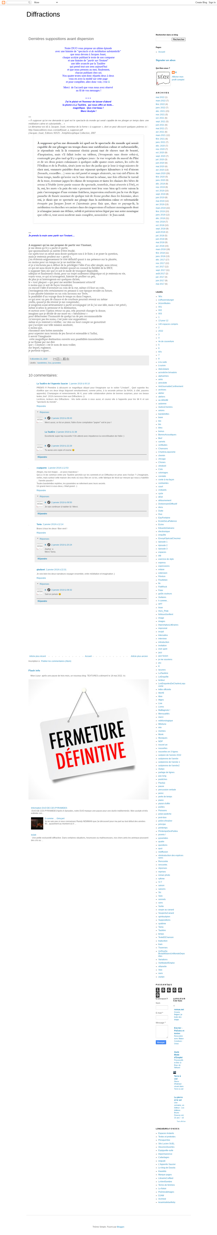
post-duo (162, 817)
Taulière (162, 930)
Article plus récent (37, 656)
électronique (164, 531)
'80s (160, 296)
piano (161, 800)
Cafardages (163, 1157)
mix (160, 727)
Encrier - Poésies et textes (179, 1031)
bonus (161, 431)
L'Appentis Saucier (167, 1164)
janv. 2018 (160, 256)
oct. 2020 (160, 152)
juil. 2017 (160, 277)
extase (161, 569)
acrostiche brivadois (167, 372)
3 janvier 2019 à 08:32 (61, 590)
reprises (162, 872)
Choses (161, 462)
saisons (161, 889)
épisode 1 (162, 542)
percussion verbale (167, 789)
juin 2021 (160, 125)
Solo (160, 896)
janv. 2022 (160, 107)
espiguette (42, 468)
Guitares (162, 597)
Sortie (161, 906)
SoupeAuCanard (166, 913)
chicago (162, 459)
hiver (160, 607)
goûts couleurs (165, 593)
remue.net (179, 1009)
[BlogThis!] (58, 359)
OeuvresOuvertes (166, 1147)
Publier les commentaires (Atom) (56, 661)
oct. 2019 (160, 191)
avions (161, 410)
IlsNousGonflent (165, 614)
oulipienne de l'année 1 (169, 762)
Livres (161, 707)
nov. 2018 (160, 222)
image (161, 618)
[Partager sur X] (61, 359)
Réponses (44, 412)
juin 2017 (160, 280)
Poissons (162, 810)
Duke (160, 511)
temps (161, 934)
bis (159, 424)
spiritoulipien (164, 916)
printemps (162, 828)
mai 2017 (160, 284)
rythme (161, 878)
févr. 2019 (160, 211)
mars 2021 (161, 135)
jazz (160, 652)
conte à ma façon (166, 479)
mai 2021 (160, 128)
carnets (161, 441)
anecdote (162, 383)
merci (160, 717)
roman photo (164, 875)
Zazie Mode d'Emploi (178, 1055)
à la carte (162, 362)
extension (162, 573)
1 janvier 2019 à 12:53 (58, 468)
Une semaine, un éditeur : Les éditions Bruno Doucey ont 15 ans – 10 (179, 1110)
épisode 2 (162, 545)
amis (160, 379)
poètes (161, 807)
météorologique (165, 720)
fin (159, 583)
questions (162, 845)
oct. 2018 (160, 225)
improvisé (162, 628)
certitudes (162, 445)
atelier (161, 393)
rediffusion (163, 852)
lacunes (162, 670)
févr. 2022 (160, 104)
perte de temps (165, 796)
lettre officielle (164, 689)
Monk (160, 734)
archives (162, 390)
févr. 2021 (160, 139)
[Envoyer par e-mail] (54, 359)
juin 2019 (160, 197)
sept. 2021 (160, 121)
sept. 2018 (160, 229)
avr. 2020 (160, 170)
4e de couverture (166, 341)
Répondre (41, 406)
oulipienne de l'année (168, 758)
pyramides (56, 363)
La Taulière (50, 432)
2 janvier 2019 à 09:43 (61, 418)
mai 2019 (160, 201)
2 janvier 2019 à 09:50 (61, 502)
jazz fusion (163, 656)
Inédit (33, 835)
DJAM (161, 1195)
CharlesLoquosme (166, 452)
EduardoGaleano (166, 528)
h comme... (163, 600)
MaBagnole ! (164, 710)
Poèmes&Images (166, 1192)
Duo (49, 363)
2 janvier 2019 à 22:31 (56, 569)
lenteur (161, 680)
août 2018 (160, 232)
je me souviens (165, 659)
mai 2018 (160, 242)
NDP (160, 741)
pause (161, 786)
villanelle (162, 966)
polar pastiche (164, 814)
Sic (159, 892)
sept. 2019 (160, 194)
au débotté (163, 400)
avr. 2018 (160, 246)
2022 (160, 331)
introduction (163, 642)
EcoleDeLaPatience (167, 521)
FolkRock (162, 587)
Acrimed (162, 1199)
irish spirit (162, 649)
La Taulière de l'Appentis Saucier (52, 383)
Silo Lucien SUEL (166, 1143)
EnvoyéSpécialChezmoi (169, 538)
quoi (160, 848)
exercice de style (166, 559)
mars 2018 (161, 249)
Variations (162, 959)
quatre (161, 841)
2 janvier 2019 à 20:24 (61, 545)
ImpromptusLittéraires (168, 625)
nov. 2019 (160, 187)
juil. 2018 (160, 235)
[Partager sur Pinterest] (67, 359)
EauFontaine (164, 518)
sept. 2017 (160, 270)
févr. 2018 (160, 253)
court (160, 486)
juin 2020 (160, 163)
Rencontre (163, 861)
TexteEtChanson (166, 937)
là (109, 81)
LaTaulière (163, 673)
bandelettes (42, 363)
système (162, 923)
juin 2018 (160, 239)
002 (160, 310)
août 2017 (160, 273)
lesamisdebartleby (166, 1202)
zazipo (161, 977)
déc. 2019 (160, 184)
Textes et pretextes (166, 1136)
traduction (162, 941)
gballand (41, 569)
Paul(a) (161, 783)
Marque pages (165, 1174)
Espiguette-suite (165, 1150)
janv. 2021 (160, 142)
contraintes (163, 483)
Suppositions (164, 920)
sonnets (162, 899)
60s (160, 352)
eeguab (161, 1161)
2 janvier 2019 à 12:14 (53, 524)
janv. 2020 (160, 180)
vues (160, 973)
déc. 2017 (160, 260)
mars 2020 (161, 173)
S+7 (160, 882)
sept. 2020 (160, 156)
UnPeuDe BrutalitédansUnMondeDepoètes (171, 953)
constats (162, 476)
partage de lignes (166, 772)
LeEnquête (163, 677)
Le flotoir (162, 1188)
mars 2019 (161, 208)
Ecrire (161, 524)
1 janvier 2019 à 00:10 (79, 383)
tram (160, 944)
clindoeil (162, 466)
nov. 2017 (160, 263)
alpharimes (163, 376)
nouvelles (162, 748)
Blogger (120, 1227)
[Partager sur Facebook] (64, 359)
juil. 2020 (160, 159)
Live (160, 703)
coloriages (163, 472)
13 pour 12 (163, 320)
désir (160, 497)
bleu (160, 428)
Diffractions (43, 14)
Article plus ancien (139, 656)
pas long (162, 776)
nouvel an (162, 745)
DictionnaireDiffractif (167, 504)
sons (160, 903)
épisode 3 (162, 549)
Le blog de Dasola (166, 1168)
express (162, 562)
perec (161, 793)
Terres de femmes (166, 1185)
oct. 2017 (160, 266)
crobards (162, 490)
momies (162, 731)
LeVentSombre (165, 1181)
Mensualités (164, 714)
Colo (160, 469)
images (161, 621)
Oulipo (161, 769)
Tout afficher (181, 1121)
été (159, 556)
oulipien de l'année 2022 (169, 755)
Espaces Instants (166, 1133)
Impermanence (165, 1154)
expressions (164, 566)
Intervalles (163, 635)
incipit (161, 631)
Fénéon (161, 576)
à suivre (162, 365)
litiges (161, 700)
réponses (162, 868)
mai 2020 (160, 166)
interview (162, 638)
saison (161, 885)
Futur (160, 590)
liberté (161, 693)
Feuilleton (162, 580)
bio (159, 421)
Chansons (163, 448)
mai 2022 (160, 97)
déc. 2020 (160, 146)
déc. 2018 (160, 218)
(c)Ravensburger (166, 300)
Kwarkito (162, 1171)
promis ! (162, 834)
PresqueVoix (164, 1140)
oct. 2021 (160, 118)
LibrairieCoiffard (165, 1178)
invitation (162, 645)
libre (160, 696)
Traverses (162, 947)
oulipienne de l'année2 (169, 765)
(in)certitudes (164, 303)
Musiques (162, 738)
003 (160, 313)
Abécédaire (163, 369)
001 (160, 307)
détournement (164, 500)
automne (162, 403)
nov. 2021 (160, 114)
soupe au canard (166, 909)
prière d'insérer (165, 821)
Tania (39, 524)
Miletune (162, 724)
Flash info (34, 670)
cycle (160, 493)
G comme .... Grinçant (54, 818)
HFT (160, 604)
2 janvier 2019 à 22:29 (61, 446)
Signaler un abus (165, 60)
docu (160, 507)
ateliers (161, 397)
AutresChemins (165, 407)
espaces (162, 552)
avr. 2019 (160, 204)
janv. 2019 (160, 215)
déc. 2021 (160, 111)
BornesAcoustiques (167, 434)
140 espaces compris (168, 324)
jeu (159, 663)
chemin (161, 455)
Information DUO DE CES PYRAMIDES (49, 808)
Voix (160, 970)
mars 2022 (161, 101)
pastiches (162, 779)
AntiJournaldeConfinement (170, 386)
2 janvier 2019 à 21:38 (66, 432)
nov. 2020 (160, 149)
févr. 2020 (160, 177)
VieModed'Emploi (166, 963)
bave (160, 417)
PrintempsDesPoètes (168, 831)
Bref (160, 438)
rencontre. (163, 865)
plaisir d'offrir (164, 803)
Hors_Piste (163, 611)
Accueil (88, 656)
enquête (162, 535)
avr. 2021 (160, 132)
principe (162, 824)
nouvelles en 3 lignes (168, 751)
